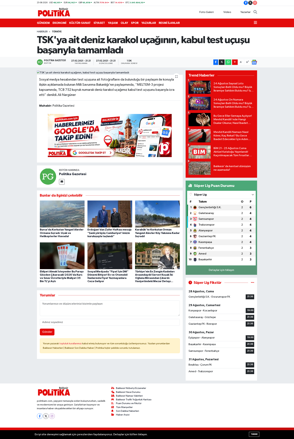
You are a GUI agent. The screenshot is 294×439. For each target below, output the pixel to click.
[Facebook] (40, 416)
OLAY (124, 22)
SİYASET (99, 22)
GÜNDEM (43, 22)
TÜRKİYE (57, 31)
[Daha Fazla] (235, 62)
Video (227, 12)
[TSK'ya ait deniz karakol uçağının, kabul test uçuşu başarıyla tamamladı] (110, 72)
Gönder (47, 331)
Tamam (254, 434)
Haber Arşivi (122, 414)
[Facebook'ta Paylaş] (215, 62)
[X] (46, 416)
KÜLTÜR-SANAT (80, 22)
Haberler (42, 31)
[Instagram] (52, 416)
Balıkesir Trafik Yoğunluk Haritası (133, 399)
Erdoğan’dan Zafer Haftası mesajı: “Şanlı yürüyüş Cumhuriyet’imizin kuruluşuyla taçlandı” (109, 232)
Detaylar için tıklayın (221, 270)
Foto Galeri (206, 12)
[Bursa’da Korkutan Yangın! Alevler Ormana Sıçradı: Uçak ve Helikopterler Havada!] (62, 213)
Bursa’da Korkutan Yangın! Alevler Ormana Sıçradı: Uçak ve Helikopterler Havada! (62, 232)
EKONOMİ (59, 22)
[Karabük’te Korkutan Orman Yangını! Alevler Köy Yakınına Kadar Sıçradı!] (157, 213)
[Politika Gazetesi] (48, 176)
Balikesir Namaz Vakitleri (129, 396)
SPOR (134, 22)
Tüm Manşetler (124, 407)
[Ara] (255, 12)
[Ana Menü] (255, 23)
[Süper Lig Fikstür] (252, 282)
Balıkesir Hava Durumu (128, 392)
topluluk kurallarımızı (70, 343)
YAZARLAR (148, 22)
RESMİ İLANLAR (169, 22)
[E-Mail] (62, 182)
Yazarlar (245, 12)
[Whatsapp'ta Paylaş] (228, 62)
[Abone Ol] (254, 62)
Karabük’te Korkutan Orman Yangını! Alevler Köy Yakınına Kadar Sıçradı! (157, 232)
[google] (110, 135)
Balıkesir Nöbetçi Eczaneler (131, 388)
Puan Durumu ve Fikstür (129, 403)
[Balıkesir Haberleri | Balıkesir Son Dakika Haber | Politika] (54, 12)
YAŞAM (113, 22)
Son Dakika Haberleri (127, 411)
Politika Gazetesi (72, 174)
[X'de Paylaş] (222, 62)
